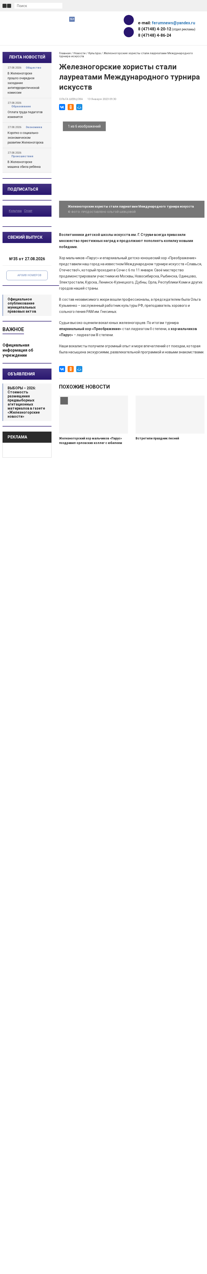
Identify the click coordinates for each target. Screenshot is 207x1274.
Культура (15, 211)
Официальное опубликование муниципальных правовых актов (22, 305)
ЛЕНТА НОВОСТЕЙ (27, 57)
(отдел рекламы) (166, 29)
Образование (21, 106)
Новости (79, 53)
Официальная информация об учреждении (18, 350)
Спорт (28, 211)
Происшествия (22, 156)
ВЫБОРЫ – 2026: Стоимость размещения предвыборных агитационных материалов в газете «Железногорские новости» (26, 402)
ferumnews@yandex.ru (173, 23)
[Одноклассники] (71, 107)
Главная (65, 53)
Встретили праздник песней (157, 438)
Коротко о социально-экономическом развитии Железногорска (25, 137)
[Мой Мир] (79, 107)
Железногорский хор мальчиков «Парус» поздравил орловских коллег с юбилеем (90, 441)
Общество (33, 67)
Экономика (34, 127)
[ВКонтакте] (62, 107)
